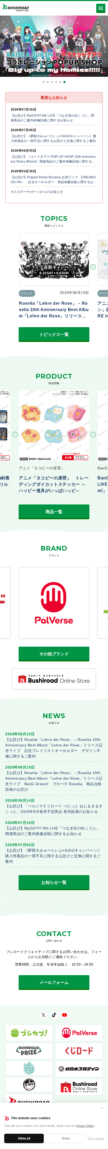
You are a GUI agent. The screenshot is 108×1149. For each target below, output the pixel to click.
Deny (66, 1138)
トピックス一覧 (54, 334)
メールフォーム (54, 982)
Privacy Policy (85, 1125)
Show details (96, 1138)
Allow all (24, 1138)
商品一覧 (54, 511)
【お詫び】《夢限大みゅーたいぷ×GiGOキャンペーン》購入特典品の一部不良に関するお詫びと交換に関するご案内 (53, 856)
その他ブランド (54, 654)
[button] (43, 82)
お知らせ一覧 (54, 882)
